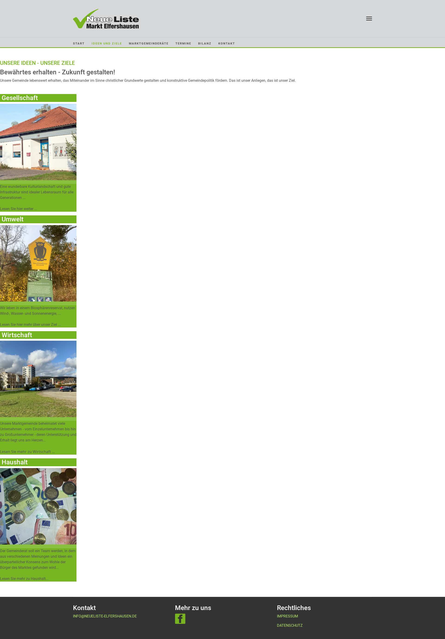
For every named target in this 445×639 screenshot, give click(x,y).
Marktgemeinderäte (148, 43)
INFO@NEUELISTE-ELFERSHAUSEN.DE (105, 616)
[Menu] (369, 19)
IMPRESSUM (287, 616)
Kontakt (226, 43)
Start (79, 43)
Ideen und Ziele (107, 43)
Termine (183, 43)
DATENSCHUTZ (290, 625)
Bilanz (204, 43)
